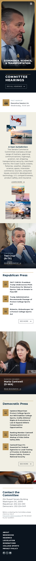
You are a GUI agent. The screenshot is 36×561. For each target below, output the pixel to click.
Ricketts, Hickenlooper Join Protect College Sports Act (21, 311)
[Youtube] (10, 553)
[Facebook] (4, 553)
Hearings (7, 538)
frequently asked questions (12, 516)
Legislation (9, 540)
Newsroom (8, 535)
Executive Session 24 (20, 103)
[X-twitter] (7, 553)
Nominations (9, 543)
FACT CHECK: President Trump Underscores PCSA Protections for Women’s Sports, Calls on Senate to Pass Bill (21, 287)
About (6, 532)
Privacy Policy (10, 549)
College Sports (11, 546)
